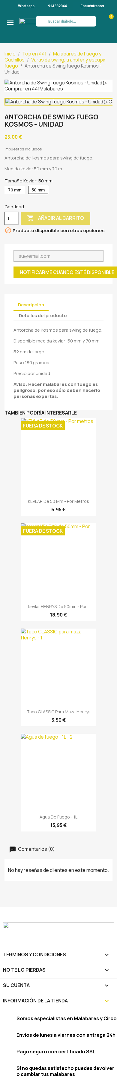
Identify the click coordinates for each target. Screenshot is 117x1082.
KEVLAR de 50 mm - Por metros (58, 501)
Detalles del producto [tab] (43, 315)
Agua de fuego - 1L (58, 817)
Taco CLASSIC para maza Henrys (59, 711)
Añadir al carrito (55, 218)
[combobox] (66, 21)
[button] (10, 22)
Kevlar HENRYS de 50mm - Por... (58, 606)
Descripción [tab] (31, 304)
